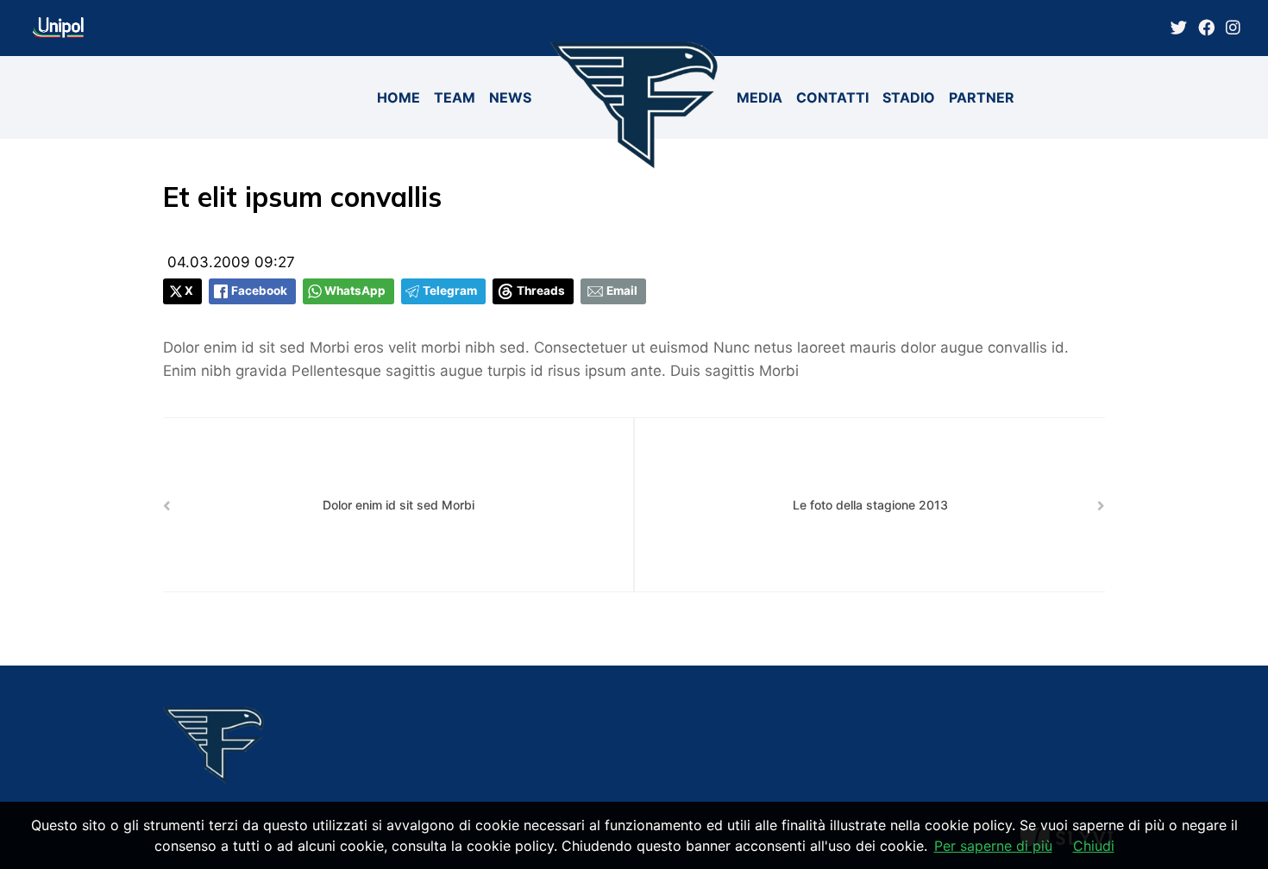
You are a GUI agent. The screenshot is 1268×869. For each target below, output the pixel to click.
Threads (541, 290)
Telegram (450, 290)
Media (759, 97)
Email (621, 290)
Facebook (259, 290)
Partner (981, 97)
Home (398, 97)
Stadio (908, 97)
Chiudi (1093, 845)
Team (454, 97)
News (510, 97)
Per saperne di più (993, 845)
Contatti (832, 97)
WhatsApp (355, 290)
